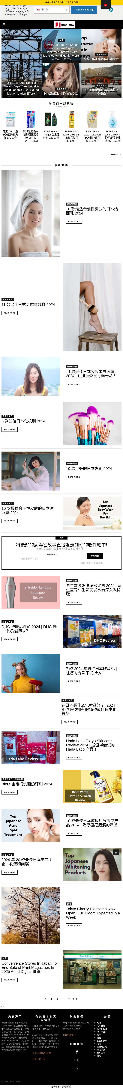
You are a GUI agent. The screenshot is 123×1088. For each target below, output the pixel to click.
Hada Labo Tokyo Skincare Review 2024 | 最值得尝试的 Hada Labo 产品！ (90, 745)
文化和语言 (101, 85)
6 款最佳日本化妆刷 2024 (23, 421)
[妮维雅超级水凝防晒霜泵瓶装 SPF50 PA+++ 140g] (31, 119)
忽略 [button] (76, 2)
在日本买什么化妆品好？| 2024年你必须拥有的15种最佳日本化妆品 (89, 709)
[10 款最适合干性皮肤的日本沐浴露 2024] (92, 513)
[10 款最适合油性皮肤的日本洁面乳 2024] (31, 213)
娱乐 (99, 1034)
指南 (99, 1043)
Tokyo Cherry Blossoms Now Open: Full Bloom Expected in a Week (93, 913)
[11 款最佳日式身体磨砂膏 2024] (92, 307)
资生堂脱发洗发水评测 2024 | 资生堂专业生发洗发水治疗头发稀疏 (94, 589)
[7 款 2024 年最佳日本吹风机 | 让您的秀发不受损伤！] (31, 673)
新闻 (61, 40)
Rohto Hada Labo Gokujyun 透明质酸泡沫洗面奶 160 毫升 (112, 138)
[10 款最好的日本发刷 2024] (31, 471)
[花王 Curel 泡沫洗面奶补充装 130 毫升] (10, 119)
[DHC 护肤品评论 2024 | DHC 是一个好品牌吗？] (92, 631)
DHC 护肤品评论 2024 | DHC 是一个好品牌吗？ (29, 629)
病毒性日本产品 (57, 2)
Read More (74, 221)
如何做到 (101, 1049)
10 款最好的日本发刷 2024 (89, 468)
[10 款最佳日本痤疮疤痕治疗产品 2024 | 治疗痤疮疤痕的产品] (31, 825)
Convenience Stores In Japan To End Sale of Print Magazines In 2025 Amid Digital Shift (29, 967)
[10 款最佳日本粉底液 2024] (62, 80)
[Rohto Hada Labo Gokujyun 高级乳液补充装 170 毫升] (92, 119)
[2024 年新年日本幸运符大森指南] (101, 80)
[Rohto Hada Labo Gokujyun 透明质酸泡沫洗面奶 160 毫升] (113, 119)
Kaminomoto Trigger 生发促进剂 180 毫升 (51, 134)
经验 (21, 78)
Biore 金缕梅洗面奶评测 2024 (27, 784)
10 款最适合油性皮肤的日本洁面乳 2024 (92, 211)
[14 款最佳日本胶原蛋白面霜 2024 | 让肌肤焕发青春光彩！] (31, 376)
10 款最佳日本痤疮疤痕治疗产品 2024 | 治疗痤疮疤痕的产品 (92, 823)
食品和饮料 (102, 1040)
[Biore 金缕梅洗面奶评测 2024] (92, 786)
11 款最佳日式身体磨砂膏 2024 (28, 304)
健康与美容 (101, 55)
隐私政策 (55, 1086)
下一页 (71, 999)
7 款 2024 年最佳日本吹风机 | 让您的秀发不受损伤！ (91, 670)
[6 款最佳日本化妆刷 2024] (92, 424)
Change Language (84, 9)
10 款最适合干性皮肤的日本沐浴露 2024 (28, 510)
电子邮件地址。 (53, 555)
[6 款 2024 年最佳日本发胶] (101, 46)
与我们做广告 (38, 1059)
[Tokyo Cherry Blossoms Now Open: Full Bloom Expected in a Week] (31, 915)
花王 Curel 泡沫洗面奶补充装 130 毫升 (10, 134)
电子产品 (101, 1031)
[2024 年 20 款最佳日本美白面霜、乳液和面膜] (92, 864)
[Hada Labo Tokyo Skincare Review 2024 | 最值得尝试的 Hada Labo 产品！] (31, 747)
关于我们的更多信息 (41, 1053)
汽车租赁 (101, 1026)
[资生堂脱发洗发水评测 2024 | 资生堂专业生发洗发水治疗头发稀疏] (31, 592)
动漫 (99, 1023)
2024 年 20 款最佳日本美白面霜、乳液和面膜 (27, 862)
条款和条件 (67, 1086)
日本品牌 (19, 779)
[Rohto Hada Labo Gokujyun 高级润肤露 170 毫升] (72, 119)
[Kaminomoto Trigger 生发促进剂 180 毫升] (51, 119)
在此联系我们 (69, 1034)
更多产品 (114, 154)
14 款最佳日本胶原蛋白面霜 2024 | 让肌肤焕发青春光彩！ (91, 373)
